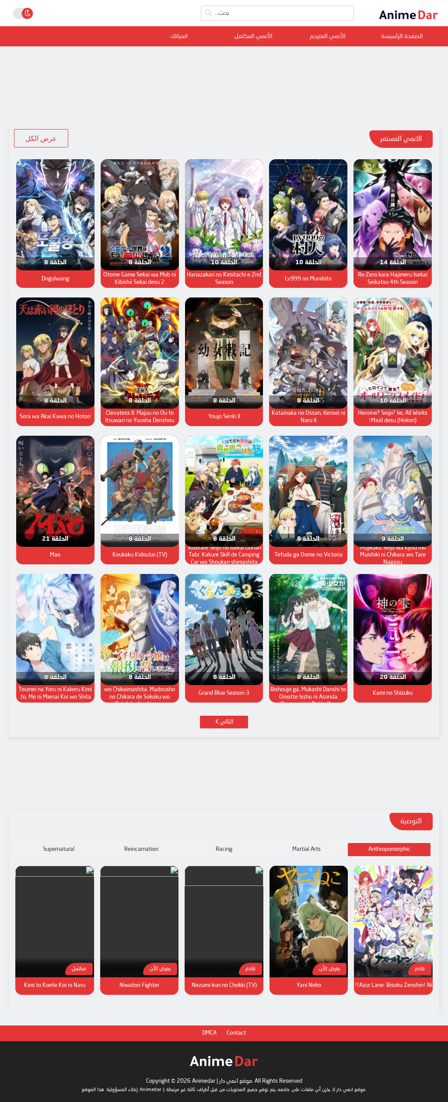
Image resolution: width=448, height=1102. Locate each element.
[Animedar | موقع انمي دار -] (408, 21)
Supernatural (58, 849)
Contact (236, 1033)
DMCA (209, 1033)
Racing (224, 849)
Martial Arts (306, 849)
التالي (226, 722)
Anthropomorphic (389, 849)
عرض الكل (41, 138)
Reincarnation (141, 849)
